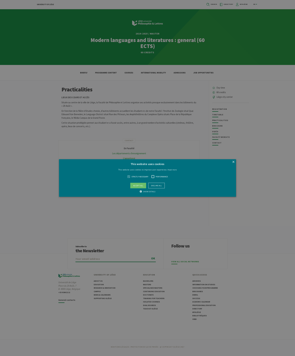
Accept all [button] (138, 185)
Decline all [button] (156, 185)
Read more (172, 169)
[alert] (147, 178)
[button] (147, 178)
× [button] (233, 162)
